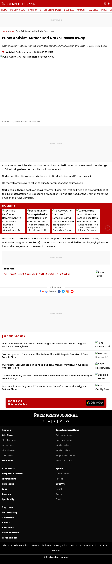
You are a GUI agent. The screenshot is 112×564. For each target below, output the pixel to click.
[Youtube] (72, 291)
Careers (35, 545)
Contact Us (75, 545)
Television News (64, 460)
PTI (3, 52)
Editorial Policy (21, 545)
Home (4, 10)
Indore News (8, 445)
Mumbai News (17, 10)
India (104, 10)
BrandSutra (8, 468)
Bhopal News (8, 450)
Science (6, 494)
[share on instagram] (61, 421)
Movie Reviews (63, 445)
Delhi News (7, 455)
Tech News (8, 517)
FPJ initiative (9, 478)
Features (93, 10)
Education (7, 460)
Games (81, 10)
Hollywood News (64, 440)
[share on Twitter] (49, 421)
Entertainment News (67, 430)
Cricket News (62, 473)
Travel (59, 494)
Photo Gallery (9, 512)
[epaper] (104, 4)
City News (7, 435)
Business (69, 10)
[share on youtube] (67, 421)
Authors (56, 550)
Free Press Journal (18, 3)
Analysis (6, 430)
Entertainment (52, 10)
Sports (59, 468)
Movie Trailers (63, 450)
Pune (11, 31)
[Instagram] (67, 291)
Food (58, 499)
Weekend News (10, 532)
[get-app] (109, 4)
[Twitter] (63, 291)
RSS (105, 545)
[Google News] (48, 291)
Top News (7, 507)
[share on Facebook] (43, 421)
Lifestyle (61, 483)
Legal (5, 489)
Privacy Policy (61, 545)
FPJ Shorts (34, 10)
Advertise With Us (92, 545)
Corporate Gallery (12, 473)
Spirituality (8, 499)
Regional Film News (65, 455)
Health (59, 489)
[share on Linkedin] (55, 421)
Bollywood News (64, 435)
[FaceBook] (58, 291)
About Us (7, 545)
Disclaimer (46, 545)
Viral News (8, 527)
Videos (6, 522)
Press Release (10, 537)
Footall (59, 478)
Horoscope (8, 483)
